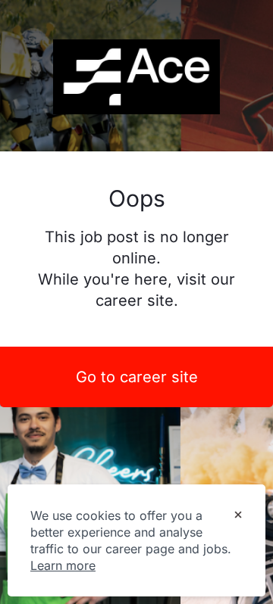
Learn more (63, 565)
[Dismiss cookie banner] (238, 516)
